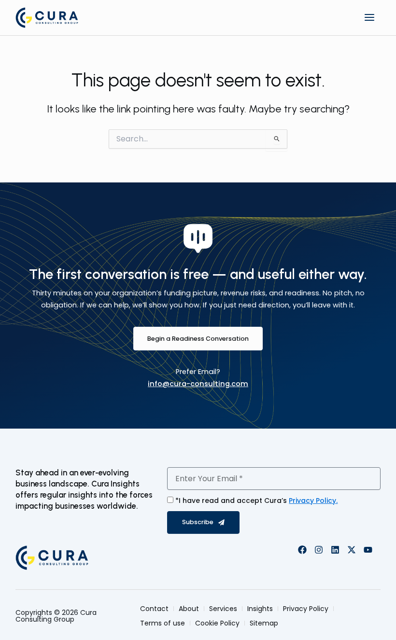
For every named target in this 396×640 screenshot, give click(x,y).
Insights (260, 608)
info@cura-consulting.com (198, 384)
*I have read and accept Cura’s (256, 500)
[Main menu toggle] (369, 17)
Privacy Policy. (313, 500)
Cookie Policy (217, 623)
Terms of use (162, 623)
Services (223, 608)
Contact (154, 608)
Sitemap (264, 623)
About (189, 608)
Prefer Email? (198, 371)
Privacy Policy (305, 608)
